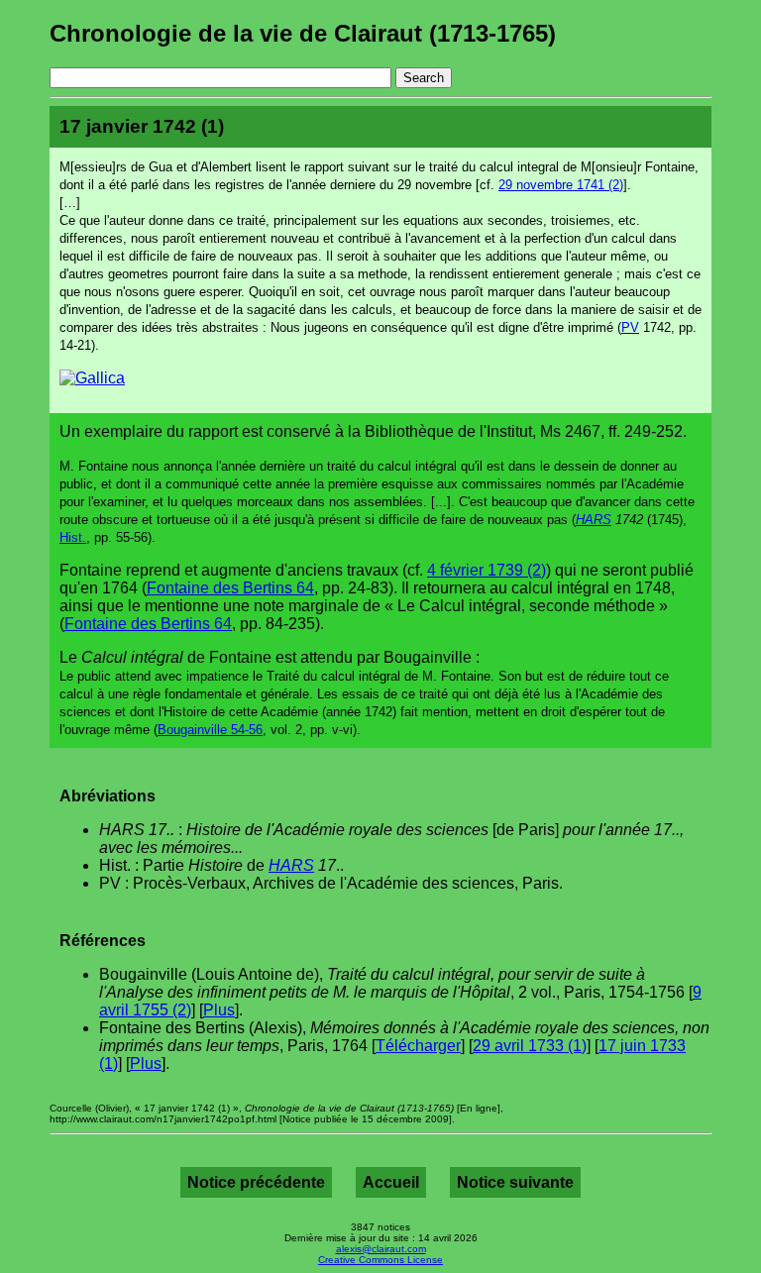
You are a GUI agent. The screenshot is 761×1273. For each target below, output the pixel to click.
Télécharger (418, 1045)
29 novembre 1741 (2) (560, 184)
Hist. (72, 537)
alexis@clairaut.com (381, 1248)
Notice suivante (515, 1182)
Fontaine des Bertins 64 (230, 588)
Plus (219, 1010)
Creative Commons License (380, 1259)
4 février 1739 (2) (486, 570)
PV (630, 327)
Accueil (391, 1182)
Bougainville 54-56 (210, 729)
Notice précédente (256, 1182)
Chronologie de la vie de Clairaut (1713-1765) (303, 33)
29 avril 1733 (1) (530, 1045)
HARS (593, 519)
